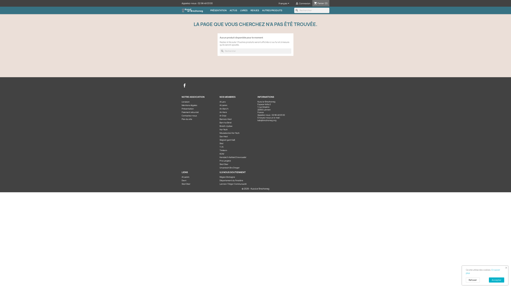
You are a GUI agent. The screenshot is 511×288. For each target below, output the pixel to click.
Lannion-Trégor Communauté (233, 184)
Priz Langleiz (225, 160)
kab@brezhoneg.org (266, 120)
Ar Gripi (223, 115)
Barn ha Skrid (225, 122)
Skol (221, 143)
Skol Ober (224, 164)
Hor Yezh (224, 129)
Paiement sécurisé (190, 112)
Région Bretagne (227, 177)
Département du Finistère (231, 180)
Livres (244, 10)
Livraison (186, 102)
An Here (223, 112)
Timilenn (223, 150)
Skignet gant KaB (227, 140)
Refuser (473, 280)
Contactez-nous (189, 115)
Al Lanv (223, 102)
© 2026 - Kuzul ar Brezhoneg (255, 188)
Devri (184, 180)
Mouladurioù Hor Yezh (230, 133)
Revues (255, 10)
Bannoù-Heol (226, 119)
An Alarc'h (224, 108)
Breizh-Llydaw (226, 126)
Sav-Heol (224, 136)
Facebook (184, 85)
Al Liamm (223, 105)
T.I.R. (222, 147)
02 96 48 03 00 (205, 3)
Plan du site (187, 119)
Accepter (496, 280)
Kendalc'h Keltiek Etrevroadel (233, 157)
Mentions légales (189, 105)
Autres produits (272, 10)
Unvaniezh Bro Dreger (230, 167)
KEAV (222, 154)
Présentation (218, 10)
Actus (233, 10)
